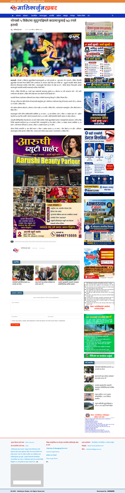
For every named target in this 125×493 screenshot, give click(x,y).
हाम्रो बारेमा (13, 1)
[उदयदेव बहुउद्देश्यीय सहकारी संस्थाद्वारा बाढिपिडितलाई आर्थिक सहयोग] (69, 272)
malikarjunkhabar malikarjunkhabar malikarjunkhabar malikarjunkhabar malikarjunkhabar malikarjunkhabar (35, 241)
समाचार (18, 15)
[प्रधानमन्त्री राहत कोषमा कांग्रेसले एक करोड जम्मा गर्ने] (46, 272)
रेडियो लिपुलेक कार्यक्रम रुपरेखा (37, 1)
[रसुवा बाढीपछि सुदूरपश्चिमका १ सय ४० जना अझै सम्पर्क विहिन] (89, 406)
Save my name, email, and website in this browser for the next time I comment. (38, 321)
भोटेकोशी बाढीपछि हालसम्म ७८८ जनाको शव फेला (104, 368)
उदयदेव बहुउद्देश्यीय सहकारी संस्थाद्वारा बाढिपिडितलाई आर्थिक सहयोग (104, 387)
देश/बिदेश (34, 15)
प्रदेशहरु (25, 15)
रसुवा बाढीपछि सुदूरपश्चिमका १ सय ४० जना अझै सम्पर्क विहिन (104, 404)
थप (88, 15)
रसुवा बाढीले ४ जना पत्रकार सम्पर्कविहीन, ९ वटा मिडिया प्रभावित (103, 396)
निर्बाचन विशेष (81, 15)
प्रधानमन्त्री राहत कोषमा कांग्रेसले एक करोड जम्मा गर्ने (104, 377)
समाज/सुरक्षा (43, 15)
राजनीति (51, 15)
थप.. (47, 462)
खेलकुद (65, 15)
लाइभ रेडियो (25, 1)
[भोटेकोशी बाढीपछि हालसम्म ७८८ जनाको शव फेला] (23, 272)
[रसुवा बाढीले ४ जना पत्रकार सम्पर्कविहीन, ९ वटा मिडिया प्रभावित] (89, 397)
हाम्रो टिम (19, 1)
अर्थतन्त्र (59, 15)
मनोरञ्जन (72, 15)
